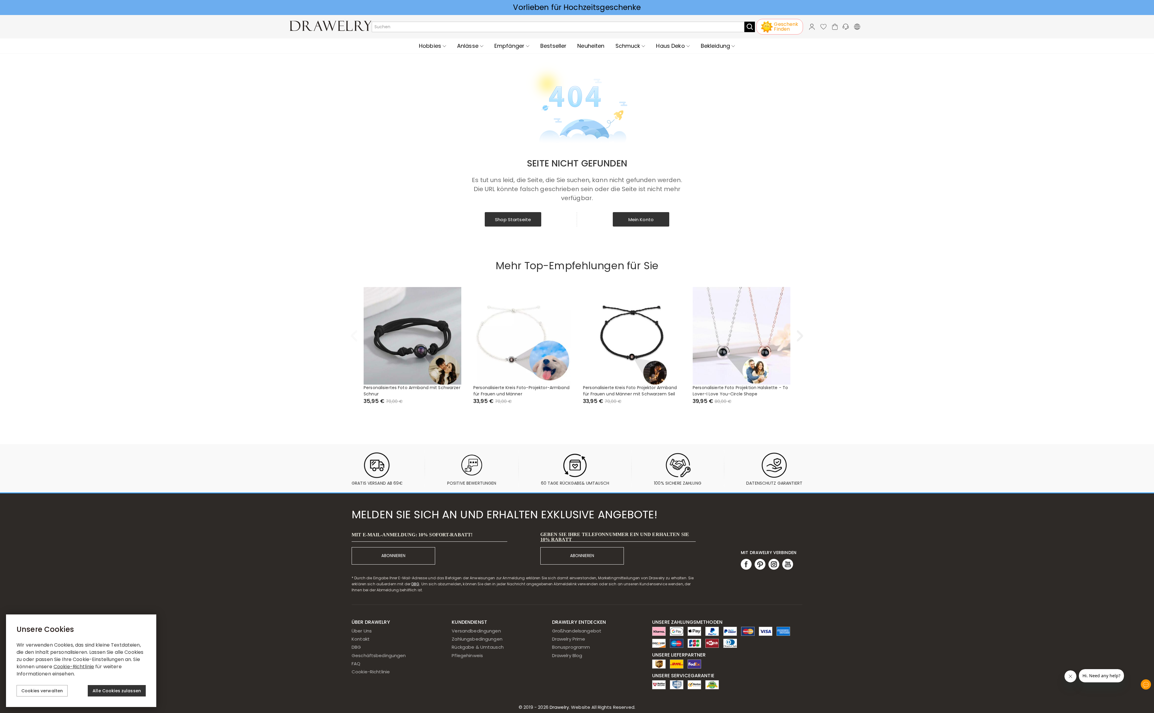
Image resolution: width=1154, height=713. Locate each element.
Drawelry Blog (567, 655)
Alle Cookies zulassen (117, 691)
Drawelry (591, 707)
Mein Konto (641, 219)
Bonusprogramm (571, 647)
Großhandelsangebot (576, 631)
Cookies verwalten (42, 691)
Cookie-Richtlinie (371, 672)
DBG (415, 584)
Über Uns (362, 631)
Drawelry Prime (568, 639)
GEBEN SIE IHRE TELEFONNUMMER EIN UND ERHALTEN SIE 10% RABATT (614, 537)
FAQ (356, 663)
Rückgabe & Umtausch (478, 647)
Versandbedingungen (476, 631)
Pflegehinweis (467, 655)
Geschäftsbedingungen (379, 655)
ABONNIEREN (393, 556)
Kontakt (361, 639)
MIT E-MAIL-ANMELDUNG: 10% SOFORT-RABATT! (412, 534)
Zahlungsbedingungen (477, 639)
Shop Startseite (513, 219)
